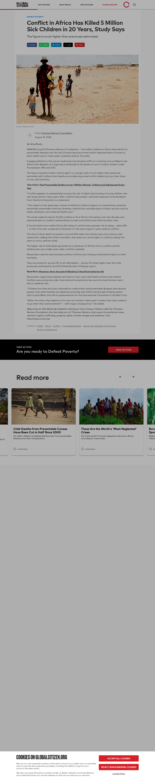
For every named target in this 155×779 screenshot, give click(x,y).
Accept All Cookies (118, 758)
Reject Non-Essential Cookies (118, 767)
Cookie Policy (118, 774)
